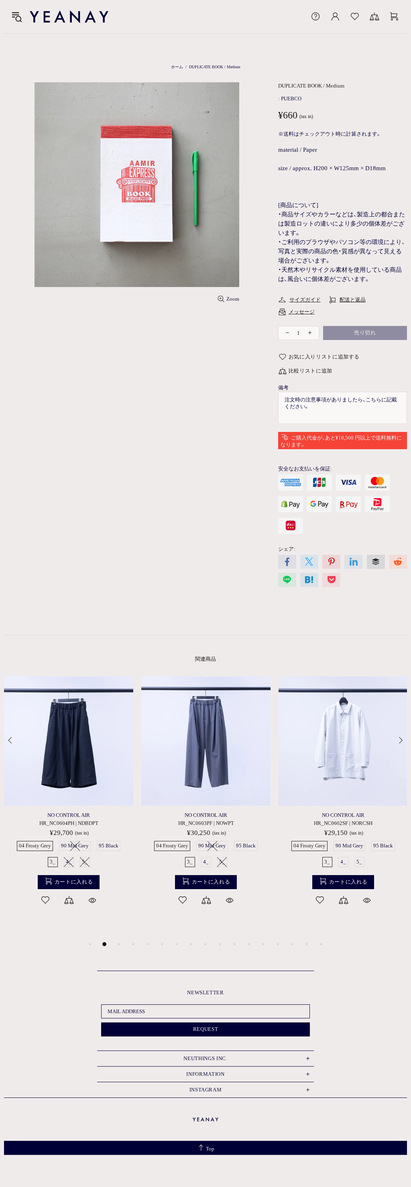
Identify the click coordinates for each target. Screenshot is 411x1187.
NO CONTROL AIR (82, 815)
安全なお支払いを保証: (305, 469)
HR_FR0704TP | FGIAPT (219, 823)
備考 (283, 388)
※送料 (286, 134)
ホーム (177, 67)
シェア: (286, 549)
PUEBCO (291, 99)
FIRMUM (219, 815)
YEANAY (69, 16)
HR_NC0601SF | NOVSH (82, 823)
